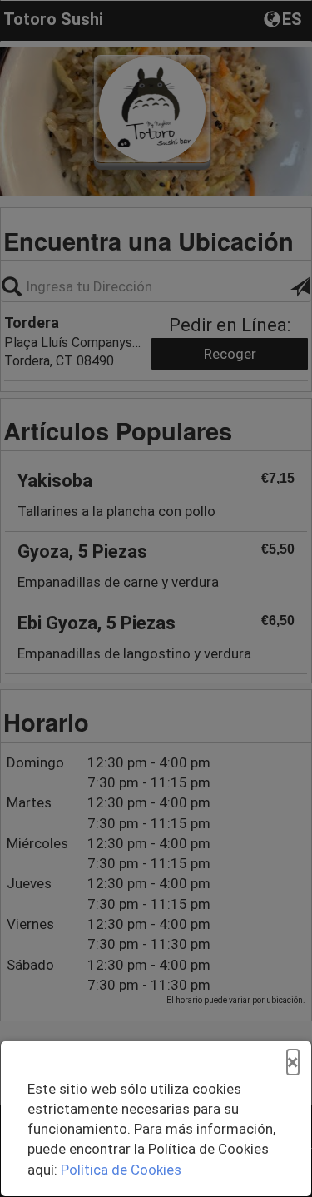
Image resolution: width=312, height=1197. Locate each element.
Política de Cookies (121, 1169)
